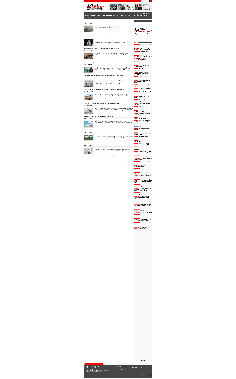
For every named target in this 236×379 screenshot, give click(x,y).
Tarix (86, 17)
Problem (104, 17)
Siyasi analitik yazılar (107, 15)
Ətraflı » (113, 27)
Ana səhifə (87, 15)
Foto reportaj (122, 17)
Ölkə (114, 15)
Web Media (123, 366)
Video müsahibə (130, 17)
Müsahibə (90, 17)
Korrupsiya (115, 17)
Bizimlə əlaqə (100, 363)
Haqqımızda (93, 363)
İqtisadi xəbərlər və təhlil (96, 15)
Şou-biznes (129, 15)
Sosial (100, 17)
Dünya (135, 15)
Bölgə (118, 15)
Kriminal (140, 15)
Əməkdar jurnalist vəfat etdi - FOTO (140, 13)
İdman (147, 15)
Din (144, 15)
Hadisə (95, 17)
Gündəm (110, 17)
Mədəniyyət (123, 15)
